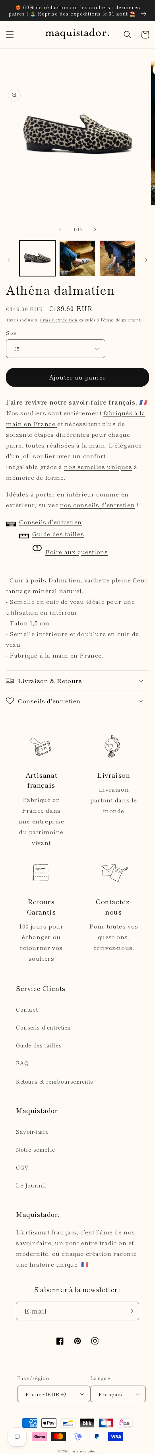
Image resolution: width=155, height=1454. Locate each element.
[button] (10, 34)
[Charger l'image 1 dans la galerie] (37, 258)
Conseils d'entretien (50, 522)
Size (11, 333)
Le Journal (31, 1185)
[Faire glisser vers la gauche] (60, 229)
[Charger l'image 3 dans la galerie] (117, 258)
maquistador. (84, 1450)
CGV (22, 1167)
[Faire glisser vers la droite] (95, 229)
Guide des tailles (58, 533)
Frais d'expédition (59, 320)
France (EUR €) (45, 1394)
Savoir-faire (32, 1131)
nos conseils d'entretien (97, 504)
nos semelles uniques (98, 466)
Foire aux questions (76, 551)
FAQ (22, 1063)
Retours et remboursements (54, 1081)
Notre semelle (35, 1149)
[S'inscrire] (130, 1311)
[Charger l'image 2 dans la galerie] (77, 258)
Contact (27, 1009)
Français (110, 1394)
